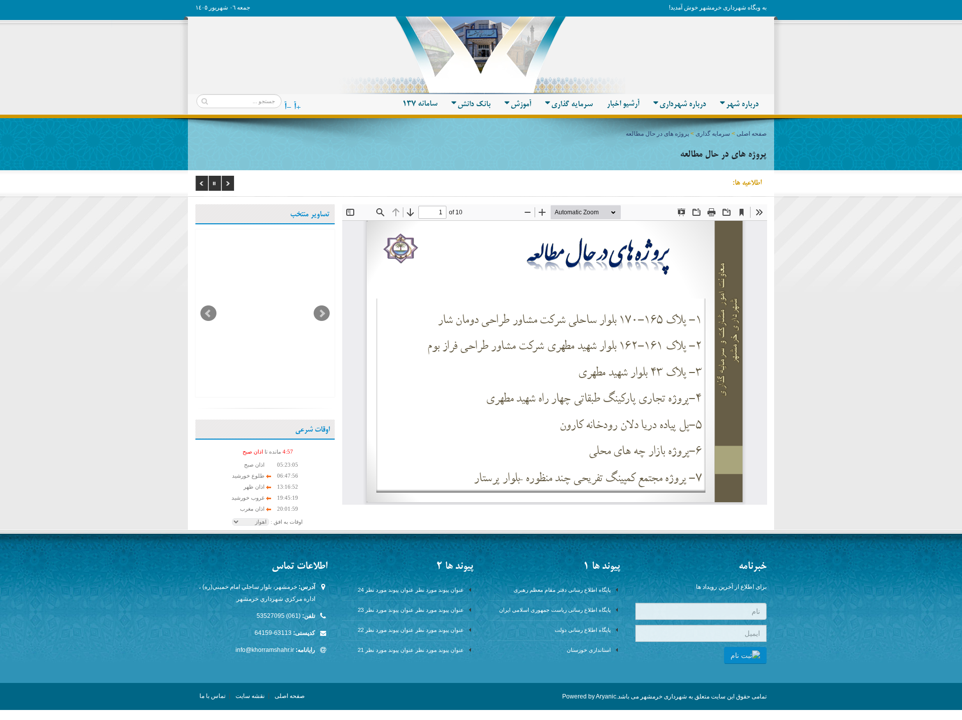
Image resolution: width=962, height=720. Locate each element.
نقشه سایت (250, 695)
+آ (297, 107)
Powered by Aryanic (589, 696)
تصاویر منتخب (310, 215)
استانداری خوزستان (589, 650)
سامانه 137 (419, 104)
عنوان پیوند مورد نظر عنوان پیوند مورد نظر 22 (411, 630)
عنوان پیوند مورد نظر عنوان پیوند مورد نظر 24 (411, 590)
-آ (287, 107)
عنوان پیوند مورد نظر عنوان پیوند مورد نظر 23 (411, 610)
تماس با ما (212, 695)
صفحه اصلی (752, 133)
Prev (208, 313)
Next (322, 313)
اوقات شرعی (312, 430)
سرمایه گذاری (712, 133)
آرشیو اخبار (623, 104)
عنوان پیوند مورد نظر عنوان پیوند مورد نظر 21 (411, 650)
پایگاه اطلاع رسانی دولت (583, 630)
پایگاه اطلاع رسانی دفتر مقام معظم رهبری (562, 590)
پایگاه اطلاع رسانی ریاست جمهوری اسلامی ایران (555, 610)
